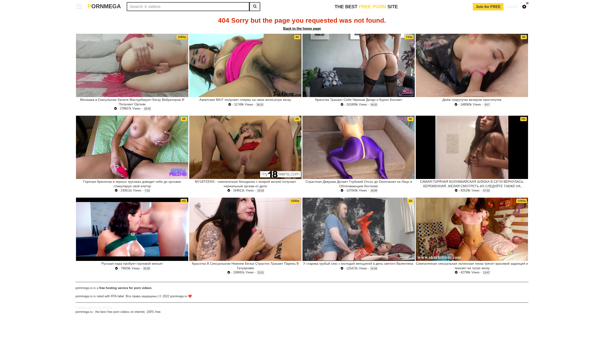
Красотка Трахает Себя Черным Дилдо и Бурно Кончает (358, 100)
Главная (81, 307)
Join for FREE (488, 7)
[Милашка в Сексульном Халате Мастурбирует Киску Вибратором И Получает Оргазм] (132, 65)
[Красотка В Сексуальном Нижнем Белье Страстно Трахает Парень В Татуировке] (245, 229)
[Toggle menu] (79, 6)
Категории (105, 307)
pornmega (104, 6)
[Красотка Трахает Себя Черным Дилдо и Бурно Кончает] (358, 65)
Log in (512, 7)
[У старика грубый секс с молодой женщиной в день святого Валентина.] (358, 229)
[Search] (254, 6)
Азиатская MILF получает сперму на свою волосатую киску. (245, 100)
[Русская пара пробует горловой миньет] (132, 229)
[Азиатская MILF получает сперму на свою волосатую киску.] (245, 65)
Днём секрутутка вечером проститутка (471, 100)
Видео (92, 307)
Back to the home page (302, 28)
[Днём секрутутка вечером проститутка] (472, 65)
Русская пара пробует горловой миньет (132, 263)
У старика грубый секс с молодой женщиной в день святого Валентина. (358, 263)
